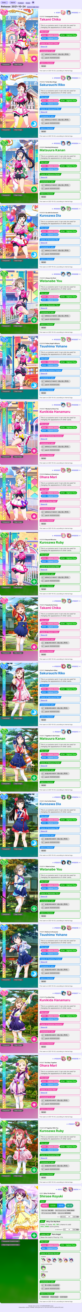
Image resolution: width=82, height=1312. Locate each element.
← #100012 (56, 797)
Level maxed (63, 1297)
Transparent (6, 64)
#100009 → (76, 470)
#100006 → (76, 274)
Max (77, 1229)
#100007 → (76, 340)
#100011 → (76, 601)
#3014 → (77, 1189)
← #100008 (56, 536)
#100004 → (76, 143)
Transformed (45, 1297)
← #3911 (57, 13)
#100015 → (76, 863)
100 (77, 1216)
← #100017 (70, 1124)
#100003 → (76, 78)
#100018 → (76, 1059)
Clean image (18, 64)
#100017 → (76, 993)
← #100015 (56, 993)
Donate (28, 3)
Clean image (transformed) (10, 1245)
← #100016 (56, 1059)
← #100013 (56, 863)
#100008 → (76, 405)
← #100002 (56, 143)
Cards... (4, 2)
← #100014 (56, 928)
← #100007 (56, 470)
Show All (44, 47)
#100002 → (76, 13)
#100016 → (76, 928)
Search (13, 2)
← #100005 (56, 340)
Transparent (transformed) (10, 1241)
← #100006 (56, 405)
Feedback (21, 3)
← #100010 (56, 666)
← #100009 (56, 601)
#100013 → (76, 732)
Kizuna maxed (54, 1297)
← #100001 (56, 78)
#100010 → (76, 536)
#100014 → (76, 797)
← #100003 (56, 209)
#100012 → (76, 666)
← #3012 (59, 1189)
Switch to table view (32, 7)
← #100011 (57, 732)
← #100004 (56, 274)
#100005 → (76, 209)
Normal (44, 66)
